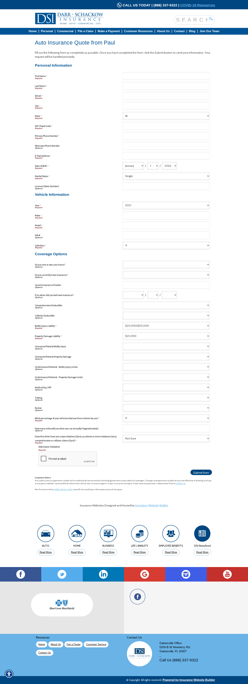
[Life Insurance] (139, 534)
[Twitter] (62, 574)
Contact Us (44, 652)
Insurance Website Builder (151, 505)
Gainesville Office (170, 643)
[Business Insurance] (108, 534)
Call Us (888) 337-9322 (178, 660)
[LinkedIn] (103, 574)
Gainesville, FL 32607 (173, 651)
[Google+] (144, 574)
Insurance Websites (92, 505)
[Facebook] (20, 574)
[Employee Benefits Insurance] (171, 534)
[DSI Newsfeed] (202, 534)
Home (41, 644)
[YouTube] (227, 574)
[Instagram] (186, 574)
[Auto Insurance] (46, 534)
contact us (180, 483)
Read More (46, 552)
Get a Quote (73, 644)
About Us (56, 644)
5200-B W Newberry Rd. (174, 647)
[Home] (85, 18)
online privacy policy (63, 489)
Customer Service (96, 644)
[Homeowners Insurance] (77, 534)
